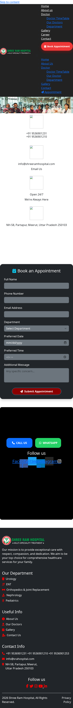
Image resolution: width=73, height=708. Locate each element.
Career (45, 34)
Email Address (13, 308)
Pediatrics (12, 600)
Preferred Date (13, 336)
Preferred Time (14, 350)
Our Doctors (55, 22)
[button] (54, 55)
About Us (47, 63)
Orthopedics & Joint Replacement (27, 590)
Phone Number (14, 293)
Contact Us (14, 635)
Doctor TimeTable (58, 18)
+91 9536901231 (36, 133)
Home (45, 6)
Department (54, 26)
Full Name (10, 279)
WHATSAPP (50, 443)
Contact (46, 39)
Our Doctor (54, 76)
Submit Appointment (38, 391)
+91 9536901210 (36, 136)
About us (47, 10)
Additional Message (16, 365)
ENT (8, 584)
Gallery (45, 30)
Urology (11, 579)
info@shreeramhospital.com (36, 164)
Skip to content (10, 2)
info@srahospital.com (20, 659)
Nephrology (14, 595)
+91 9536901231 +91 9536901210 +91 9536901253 (37, 653)
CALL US (21, 443)
